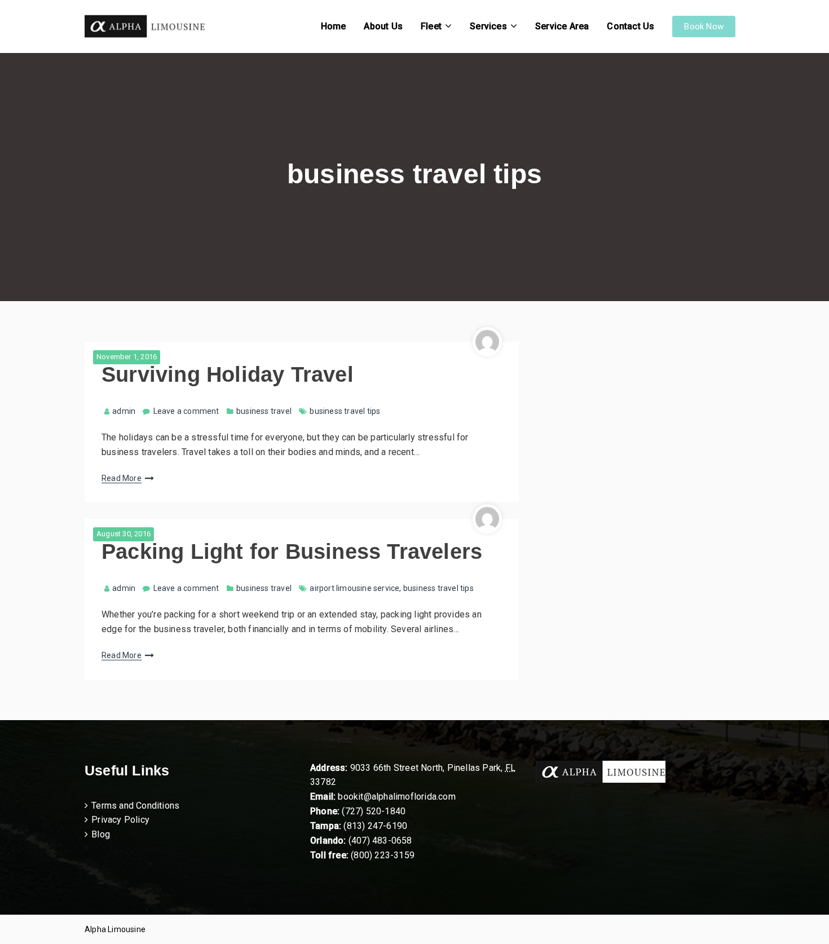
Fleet (431, 26)
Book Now (704, 26)
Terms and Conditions (135, 805)
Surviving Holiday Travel (228, 374)
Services (488, 26)
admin (123, 411)
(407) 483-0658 (380, 840)
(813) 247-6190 (375, 826)
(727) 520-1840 (373, 811)
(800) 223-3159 (382, 855)
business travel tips (345, 411)
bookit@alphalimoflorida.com (396, 796)
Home (333, 26)
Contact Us (630, 26)
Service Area (562, 26)
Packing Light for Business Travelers (292, 551)
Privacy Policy (120, 819)
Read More (122, 478)
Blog (100, 834)
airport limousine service (354, 588)
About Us (383, 26)
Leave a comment (186, 411)
